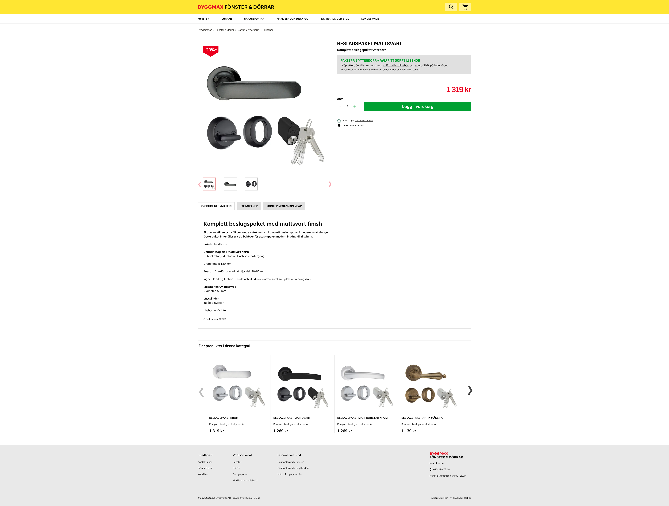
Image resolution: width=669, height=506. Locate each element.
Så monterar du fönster (291, 461)
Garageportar (254, 18)
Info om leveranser (364, 120)
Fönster (203, 18)
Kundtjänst (205, 455)
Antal (340, 99)
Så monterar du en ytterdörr (293, 468)
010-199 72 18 (441, 469)
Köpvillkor (203, 474)
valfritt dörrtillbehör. (396, 65)
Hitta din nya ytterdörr (290, 474)
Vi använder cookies (460, 497)
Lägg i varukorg (417, 106)
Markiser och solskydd (292, 18)
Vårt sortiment (242, 455)
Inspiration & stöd (289, 455)
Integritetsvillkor (439, 497)
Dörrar (226, 18)
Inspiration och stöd (335, 18)
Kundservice (370, 18)
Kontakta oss (205, 461)
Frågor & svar (205, 468)
